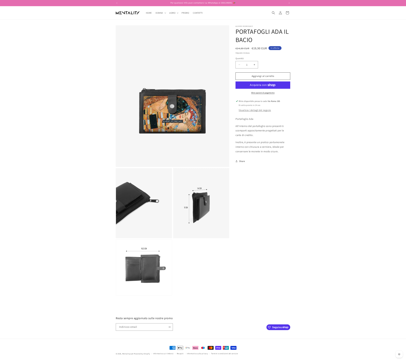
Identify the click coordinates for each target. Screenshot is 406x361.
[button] (160, 13)
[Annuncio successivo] (289, 3)
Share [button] (242, 161)
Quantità (240, 58)
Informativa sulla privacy (197, 353)
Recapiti (180, 353)
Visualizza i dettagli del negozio (255, 110)
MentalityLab (127, 354)
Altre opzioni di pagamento (263, 92)
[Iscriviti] (169, 327)
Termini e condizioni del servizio (224, 353)
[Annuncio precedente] (116, 3)
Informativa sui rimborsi (163, 353)
